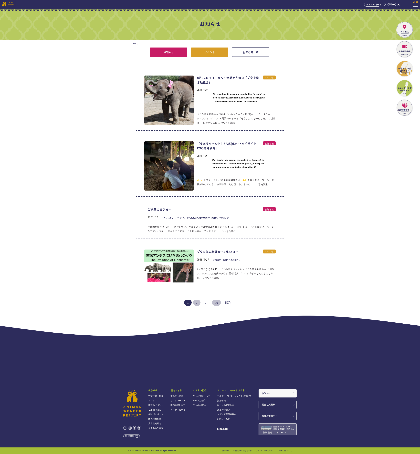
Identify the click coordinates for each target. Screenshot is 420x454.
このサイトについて (284, 451)
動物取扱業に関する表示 (242, 451)
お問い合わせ (223, 419)
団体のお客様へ (155, 419)
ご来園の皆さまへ (159, 209)
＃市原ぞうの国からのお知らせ (215, 218)
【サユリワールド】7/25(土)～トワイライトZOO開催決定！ (226, 145)
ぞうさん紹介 (199, 400)
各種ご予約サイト (270, 416)
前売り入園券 (268, 404)
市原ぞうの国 (176, 396)
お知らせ (168, 52)
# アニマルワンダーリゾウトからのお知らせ (181, 218)
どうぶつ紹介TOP (201, 396)
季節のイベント (155, 405)
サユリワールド (177, 400)
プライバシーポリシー (264, 451)
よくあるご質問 (155, 428)
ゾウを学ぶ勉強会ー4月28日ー (217, 252)
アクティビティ (177, 409)
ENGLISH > (223, 429)
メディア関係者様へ (226, 414)
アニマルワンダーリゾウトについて (234, 396)
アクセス (152, 400)
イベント (209, 52)
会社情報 (225, 451)
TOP (135, 44)
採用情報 (221, 400)
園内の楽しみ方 (177, 405)
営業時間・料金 (155, 396)
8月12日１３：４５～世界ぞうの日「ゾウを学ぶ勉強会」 (228, 80)
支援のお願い (223, 409)
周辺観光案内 (154, 423)
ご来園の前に (154, 409)
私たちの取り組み (225, 405)
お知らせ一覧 (251, 52)
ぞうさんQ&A (199, 405)
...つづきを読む (226, 122)
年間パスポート (155, 414)
